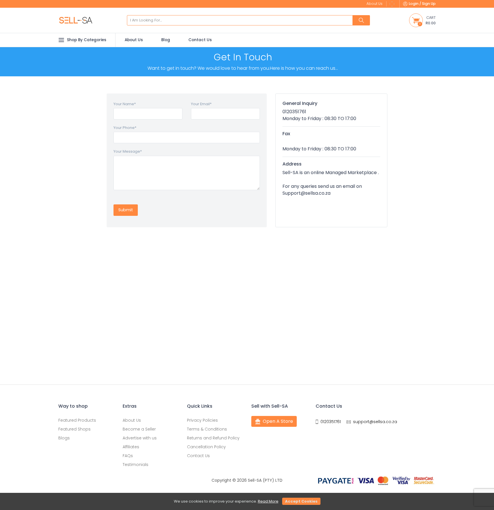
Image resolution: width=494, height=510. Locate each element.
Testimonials (135, 464)
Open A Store (278, 421)
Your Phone (124, 127)
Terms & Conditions (207, 429)
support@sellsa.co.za (375, 422)
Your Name (124, 103)
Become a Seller (139, 429)
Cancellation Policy (206, 447)
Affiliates (131, 447)
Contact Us (200, 40)
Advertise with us (140, 438)
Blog (165, 40)
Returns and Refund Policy (213, 438)
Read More (268, 501)
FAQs (128, 456)
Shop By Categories (86, 40)
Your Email (201, 103)
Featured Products (77, 420)
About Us (134, 40)
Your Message (127, 151)
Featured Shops (74, 429)
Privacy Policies (202, 420)
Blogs (64, 438)
